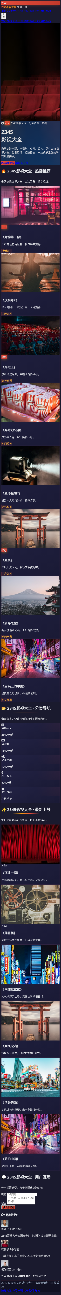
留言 (4, 1203)
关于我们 (28, 1290)
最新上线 (34, 11)
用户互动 (45, 11)
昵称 (4, 1194)
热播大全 (12, 11)
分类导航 (23, 11)
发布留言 (9, 1207)
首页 (4, 11)
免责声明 (17, 1290)
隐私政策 (6, 1290)
